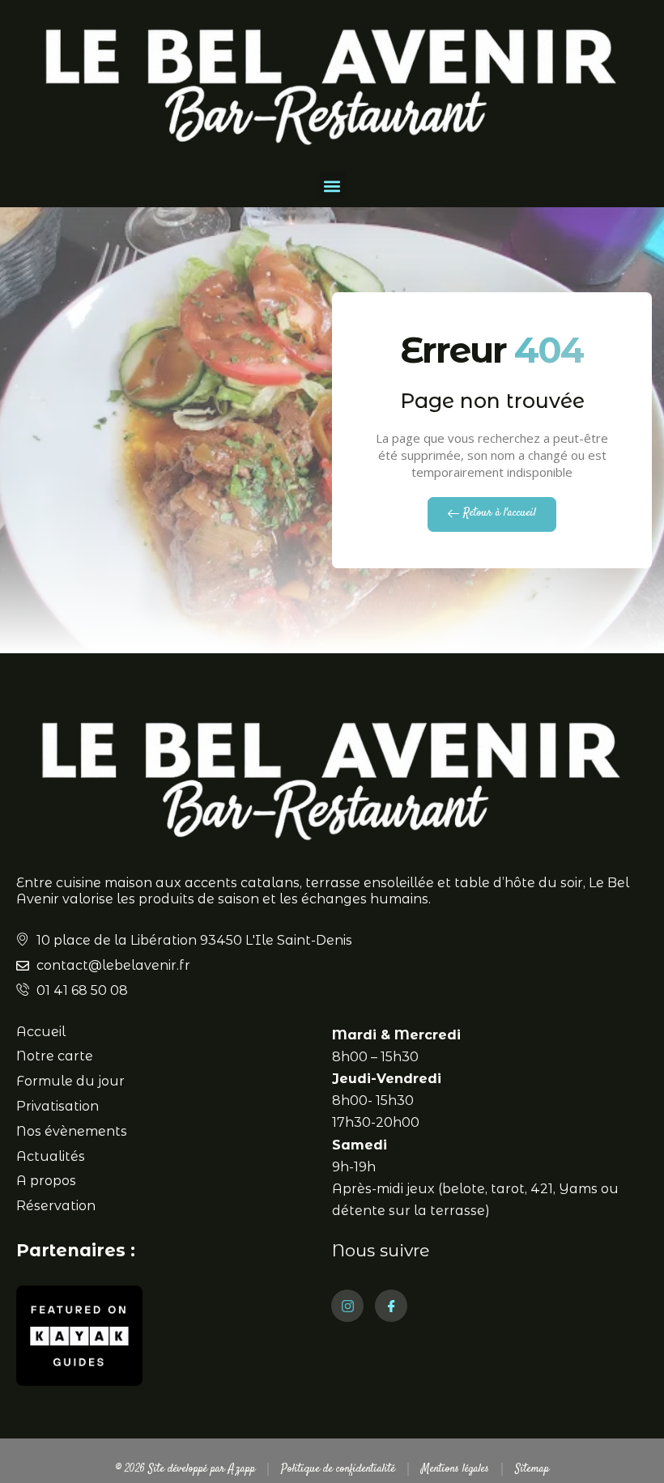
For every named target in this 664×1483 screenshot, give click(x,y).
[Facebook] (391, 1306)
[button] (332, 185)
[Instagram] (347, 1306)
